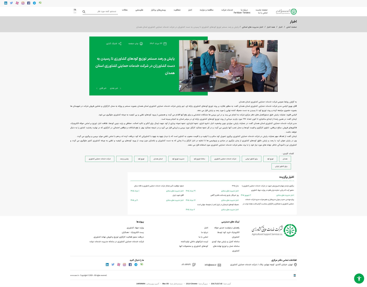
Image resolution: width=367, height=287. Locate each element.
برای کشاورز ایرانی (252, 159)
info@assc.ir (210, 265)
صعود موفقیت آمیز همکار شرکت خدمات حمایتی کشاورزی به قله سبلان (157, 188)
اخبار (190, 10)
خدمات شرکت (227, 10)
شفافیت (177, 10)
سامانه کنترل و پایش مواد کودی (225, 241)
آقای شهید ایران (157, 198)
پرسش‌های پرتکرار (158, 10)
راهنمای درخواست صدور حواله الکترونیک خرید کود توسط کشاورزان (226, 232)
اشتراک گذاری (112, 43)
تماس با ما (263, 12)
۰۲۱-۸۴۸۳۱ (186, 264)
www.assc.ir (74, 275)
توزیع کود (270, 159)
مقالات (125, 10)
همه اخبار (271, 27)
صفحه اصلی (291, 27)
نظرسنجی (139, 10)
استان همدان (158, 159)
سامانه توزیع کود (199, 159)
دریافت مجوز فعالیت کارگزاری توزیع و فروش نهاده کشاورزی (119, 237)
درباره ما (244, 10)
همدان (285, 159)
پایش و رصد (124, 159)
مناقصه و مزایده (206, 10)
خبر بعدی (114, 88)
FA (75, 10)
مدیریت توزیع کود (178, 159)
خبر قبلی (102, 88)
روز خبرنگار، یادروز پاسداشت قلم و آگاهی (212, 198)
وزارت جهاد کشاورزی (135, 227)
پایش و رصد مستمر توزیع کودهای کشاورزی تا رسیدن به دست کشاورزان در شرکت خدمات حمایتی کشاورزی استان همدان (135, 66)
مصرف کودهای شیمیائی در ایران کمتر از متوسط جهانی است (212, 207)
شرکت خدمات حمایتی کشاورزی (225, 159)
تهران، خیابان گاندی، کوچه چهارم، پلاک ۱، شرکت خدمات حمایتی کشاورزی (261, 264)
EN (75, 12)
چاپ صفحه (133, 43)
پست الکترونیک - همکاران (133, 232)
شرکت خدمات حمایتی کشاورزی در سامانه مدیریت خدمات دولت (116, 241)
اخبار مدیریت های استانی (252, 27)
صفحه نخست (262, 10)
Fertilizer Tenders (242, 12)
